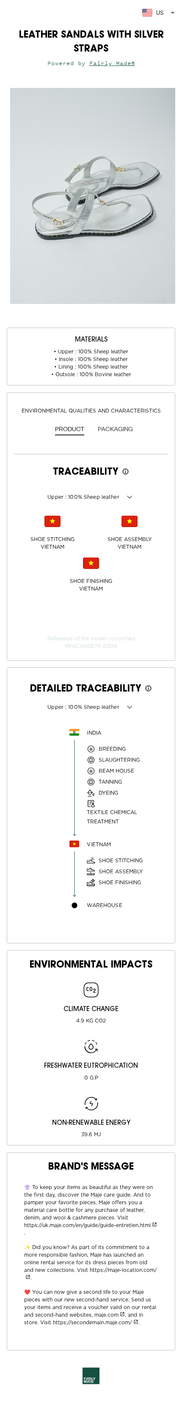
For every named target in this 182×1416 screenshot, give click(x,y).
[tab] (69, 429)
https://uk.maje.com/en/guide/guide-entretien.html (87, 1225)
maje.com (106, 1315)
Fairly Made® (112, 63)
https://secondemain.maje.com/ (92, 1322)
